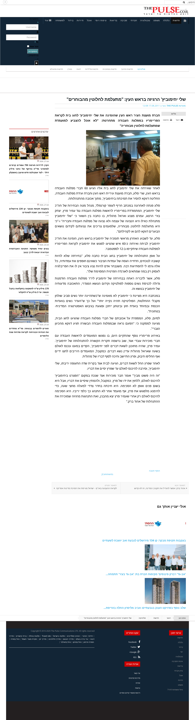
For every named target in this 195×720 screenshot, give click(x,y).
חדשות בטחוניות (110, 69)
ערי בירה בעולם (82, 639)
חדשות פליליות (91, 69)
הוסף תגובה (154, 470)
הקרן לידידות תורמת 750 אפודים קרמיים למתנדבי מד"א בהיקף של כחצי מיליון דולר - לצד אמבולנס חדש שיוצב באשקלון (29, 169)
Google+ (132, 652)
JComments (107, 474)
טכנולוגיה (145, 20)
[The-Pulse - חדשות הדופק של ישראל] (166, 10)
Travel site (46, 636)
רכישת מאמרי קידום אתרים (130, 693)
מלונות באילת (34, 636)
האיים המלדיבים (73, 636)
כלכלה (166, 20)
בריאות (113, 20)
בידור (70, 20)
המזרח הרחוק (88, 642)
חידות (90, 636)
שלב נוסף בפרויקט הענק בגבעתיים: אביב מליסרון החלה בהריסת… (145, 608)
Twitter (133, 647)
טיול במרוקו (77, 642)
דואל (178, 120)
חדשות (176, 20)
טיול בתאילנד (66, 642)
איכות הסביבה (177, 661)
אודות (138, 683)
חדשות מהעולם (56, 69)
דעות (79, 69)
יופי (181, 652)
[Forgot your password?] (35, 42)
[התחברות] (36, 63)
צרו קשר (137, 673)
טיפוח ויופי (100, 20)
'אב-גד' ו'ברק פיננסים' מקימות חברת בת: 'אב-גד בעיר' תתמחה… (146, 574)
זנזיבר (84, 636)
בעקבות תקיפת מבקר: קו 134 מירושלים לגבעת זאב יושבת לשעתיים (144, 540)
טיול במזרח (15, 639)
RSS (134, 657)
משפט (156, 20)
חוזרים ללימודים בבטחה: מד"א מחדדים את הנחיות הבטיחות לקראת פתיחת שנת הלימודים (29, 332)
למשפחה (60, 20)
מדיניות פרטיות (134, 678)
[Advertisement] (46, 10)
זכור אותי (34, 46)
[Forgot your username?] (37, 22)
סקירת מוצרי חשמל (29, 639)
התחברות (32, 51)
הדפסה (166, 120)
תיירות (80, 20)
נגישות (137, 688)
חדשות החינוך (127, 69)
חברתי (133, 20)
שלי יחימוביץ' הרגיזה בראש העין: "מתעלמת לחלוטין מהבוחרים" (126, 99)
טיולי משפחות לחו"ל (175, 689)
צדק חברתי (178, 670)
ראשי (169, 618)
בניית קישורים (21, 636)
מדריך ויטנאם (68, 639)
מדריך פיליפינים (55, 639)
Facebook (132, 642)
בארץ (69, 69)
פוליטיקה (141, 69)
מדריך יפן (42, 639)
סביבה (124, 20)
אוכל (89, 20)
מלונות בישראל (59, 636)
